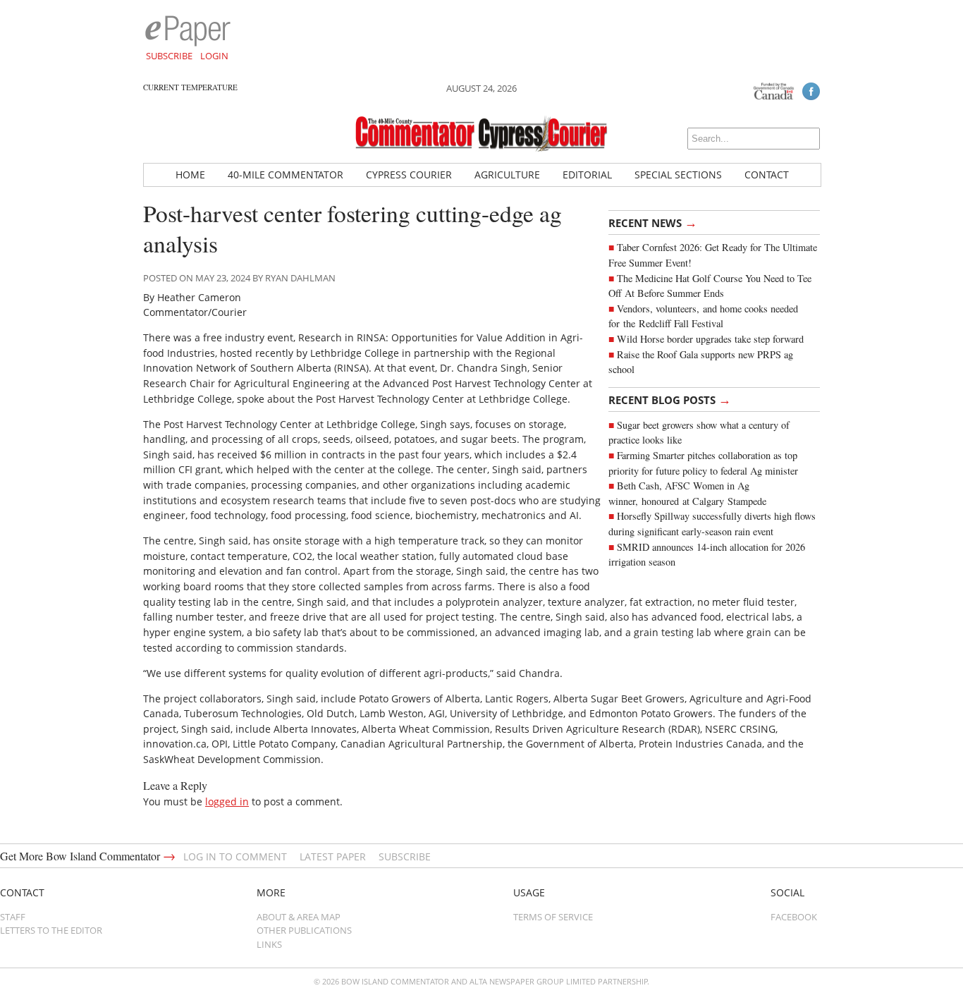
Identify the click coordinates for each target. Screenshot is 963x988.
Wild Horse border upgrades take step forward (710, 339)
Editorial (587, 174)
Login (214, 55)
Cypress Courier (409, 174)
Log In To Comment (235, 856)
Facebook (794, 916)
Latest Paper (333, 856)
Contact (766, 174)
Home (190, 174)
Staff (12, 916)
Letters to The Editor (51, 930)
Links (269, 944)
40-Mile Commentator (285, 174)
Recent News (652, 222)
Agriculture (507, 174)
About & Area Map (299, 916)
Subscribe (169, 55)
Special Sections (678, 174)
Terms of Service (553, 916)
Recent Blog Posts (669, 399)
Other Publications (304, 930)
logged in (227, 801)
